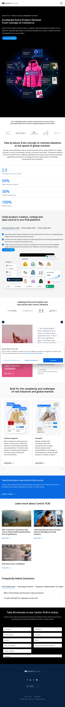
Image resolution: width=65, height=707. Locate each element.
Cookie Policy (38, 353)
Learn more (8, 463)
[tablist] (26, 228)
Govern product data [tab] (44, 228)
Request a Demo (9, 38)
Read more (7, 373)
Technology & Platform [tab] (25, 587)
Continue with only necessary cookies (12, 360)
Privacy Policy (27, 353)
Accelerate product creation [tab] (11, 228)
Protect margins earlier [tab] (28, 228)
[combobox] (34, 686)
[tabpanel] (32, 262)
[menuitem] (27, 696)
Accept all (53, 360)
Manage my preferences (31, 360)
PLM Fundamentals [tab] (8, 587)
